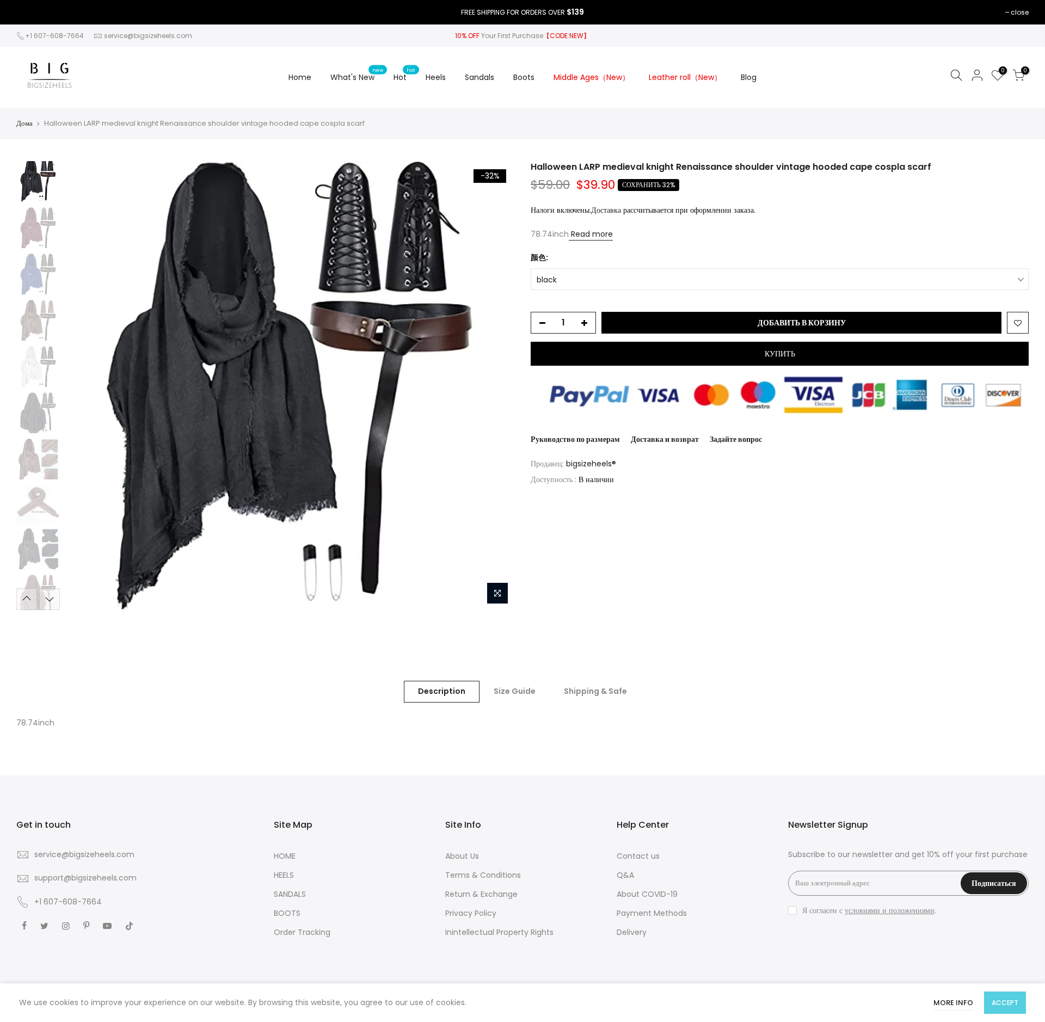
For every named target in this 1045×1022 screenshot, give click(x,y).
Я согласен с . (869, 910)
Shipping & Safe (595, 691)
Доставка (606, 210)
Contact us (638, 856)
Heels (436, 77)
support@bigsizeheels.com (85, 877)
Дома (24, 123)
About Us (462, 856)
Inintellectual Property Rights (499, 932)
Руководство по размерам (575, 439)
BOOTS (287, 913)
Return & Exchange (481, 894)
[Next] (495, 385)
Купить (780, 353)
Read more (591, 234)
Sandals (479, 77)
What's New (356, 74)
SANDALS (290, 894)
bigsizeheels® (591, 463)
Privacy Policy (470, 913)
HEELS (284, 875)
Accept (1005, 1002)
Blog (749, 77)
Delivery (632, 932)
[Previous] (84, 385)
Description (441, 691)
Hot (404, 74)
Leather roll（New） (685, 77)
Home (299, 77)
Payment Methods (652, 913)
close (1020, 12)
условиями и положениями (890, 910)
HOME (285, 856)
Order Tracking (302, 932)
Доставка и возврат (665, 439)
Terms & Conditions (483, 875)
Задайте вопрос (736, 439)
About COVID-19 (647, 894)
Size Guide (515, 691)
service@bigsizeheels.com (148, 35)
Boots (523, 77)
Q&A (625, 875)
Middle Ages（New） (592, 77)
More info (953, 1003)
